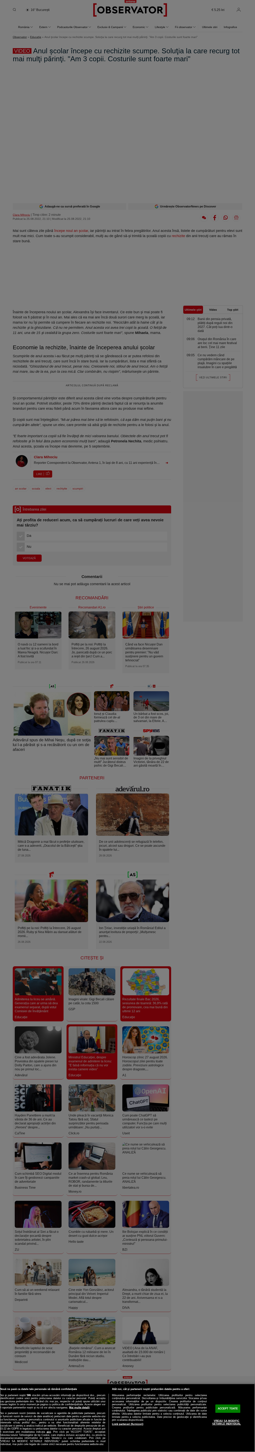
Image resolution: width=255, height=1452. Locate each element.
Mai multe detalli (79, 1407)
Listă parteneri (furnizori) (127, 1424)
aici (49, 1431)
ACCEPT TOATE (228, 1408)
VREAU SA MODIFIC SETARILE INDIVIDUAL (226, 1422)
